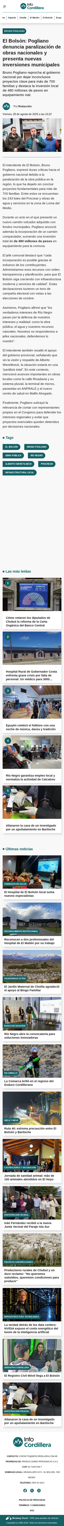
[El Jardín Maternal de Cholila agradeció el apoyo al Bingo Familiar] (32, 966)
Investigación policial (16, 1411)
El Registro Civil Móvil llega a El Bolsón (32, 1375)
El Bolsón (41, 18)
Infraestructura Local (19, 472)
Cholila (16, 18)
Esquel (52, 18)
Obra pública (13, 455)
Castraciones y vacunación (20, 1168)
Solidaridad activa (15, 979)
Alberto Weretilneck (18, 464)
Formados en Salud (15, 884)
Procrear (47, 464)
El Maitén (28, 18)
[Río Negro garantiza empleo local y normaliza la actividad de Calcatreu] (32, 752)
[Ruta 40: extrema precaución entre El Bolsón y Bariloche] (32, 1108)
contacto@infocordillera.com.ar (32, 1456)
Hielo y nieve (11, 1120)
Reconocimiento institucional (21, 931)
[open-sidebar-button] (5, 7)
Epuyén (5, 18)
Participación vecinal (16, 1215)
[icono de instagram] (39, 1490)
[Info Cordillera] (32, 7)
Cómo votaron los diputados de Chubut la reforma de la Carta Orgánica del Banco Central (28, 621)
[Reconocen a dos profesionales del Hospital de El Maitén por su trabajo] (32, 919)
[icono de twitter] (32, 1490)
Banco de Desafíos (14, 1026)
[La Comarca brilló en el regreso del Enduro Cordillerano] (32, 1061)
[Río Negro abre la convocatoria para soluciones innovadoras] (32, 1014)
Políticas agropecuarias (18, 1262)
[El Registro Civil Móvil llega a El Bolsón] (32, 1355)
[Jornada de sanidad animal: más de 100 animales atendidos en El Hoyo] (32, 1155)
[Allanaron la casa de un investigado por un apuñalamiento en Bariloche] (32, 802)
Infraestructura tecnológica (21, 1317)
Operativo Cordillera (16, 1368)
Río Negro (37, 455)
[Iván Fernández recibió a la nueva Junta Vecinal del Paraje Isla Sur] (32, 1203)
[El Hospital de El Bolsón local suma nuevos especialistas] (32, 872)
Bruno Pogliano (14, 31)
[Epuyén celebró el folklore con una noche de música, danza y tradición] (32, 702)
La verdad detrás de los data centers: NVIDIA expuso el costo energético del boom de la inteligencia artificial (31, 1328)
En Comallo (10, 1073)
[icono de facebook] (25, 1490)
